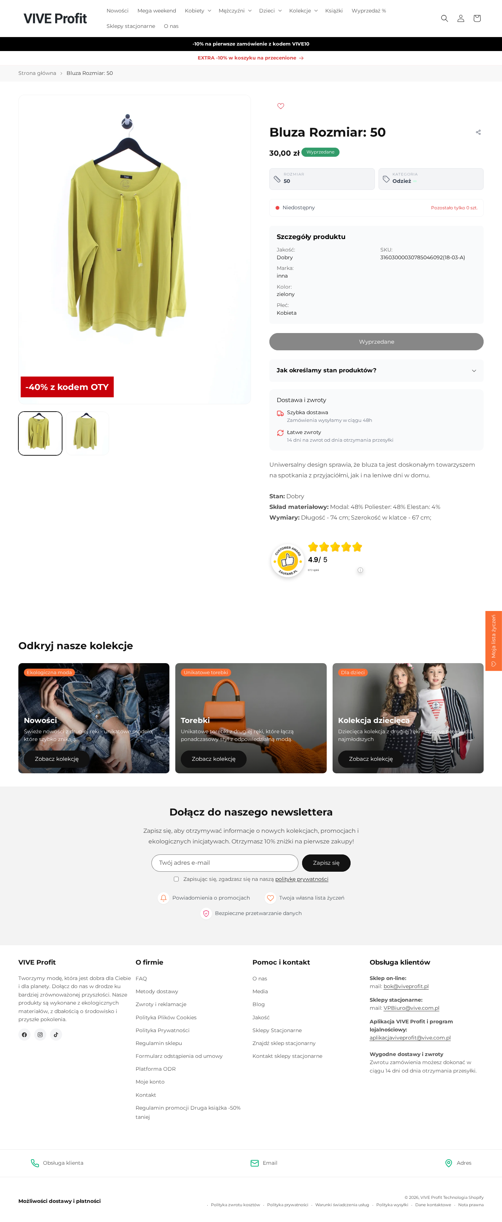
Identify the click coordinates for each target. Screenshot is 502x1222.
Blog (258, 1004)
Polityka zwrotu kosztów (235, 1204)
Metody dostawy (157, 991)
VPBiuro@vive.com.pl (412, 1008)
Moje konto (150, 1081)
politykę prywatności (302, 879)
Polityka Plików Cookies (166, 1017)
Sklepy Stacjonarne (277, 1030)
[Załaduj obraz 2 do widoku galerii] (88, 433)
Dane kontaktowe (433, 1204)
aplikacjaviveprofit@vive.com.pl (410, 1037)
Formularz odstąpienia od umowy (179, 1056)
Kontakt (146, 1095)
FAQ (141, 978)
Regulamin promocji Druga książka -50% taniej (188, 1112)
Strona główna (37, 73)
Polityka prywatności (287, 1204)
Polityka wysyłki (392, 1204)
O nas (259, 978)
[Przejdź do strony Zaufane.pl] (287, 560)
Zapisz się (326, 862)
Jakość (261, 1017)
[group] (335, 561)
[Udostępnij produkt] (478, 132)
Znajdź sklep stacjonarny (284, 1043)
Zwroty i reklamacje (161, 1004)
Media (260, 991)
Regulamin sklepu (159, 1043)
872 (313, 570)
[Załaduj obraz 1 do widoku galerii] (40, 433)
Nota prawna (471, 1204)
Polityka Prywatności (163, 1030)
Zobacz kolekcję (57, 758)
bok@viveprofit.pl (406, 986)
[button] (197, 10)
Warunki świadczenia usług (342, 1204)
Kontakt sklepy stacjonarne (287, 1056)
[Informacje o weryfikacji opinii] (335, 577)
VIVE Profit (431, 1197)
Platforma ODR (156, 1069)
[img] (335, 547)
